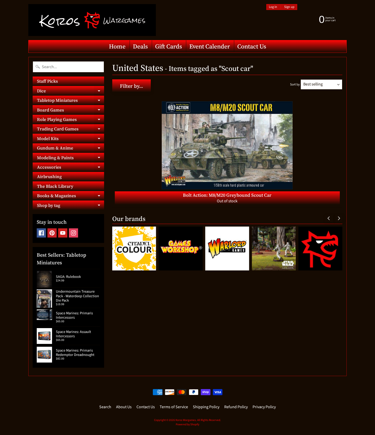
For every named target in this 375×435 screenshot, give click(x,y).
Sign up (289, 7)
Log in (273, 7)
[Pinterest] (52, 233)
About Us (124, 407)
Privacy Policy (264, 407)
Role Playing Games (70, 120)
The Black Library (55, 186)
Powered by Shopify (187, 424)
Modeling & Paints (70, 158)
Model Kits (70, 139)
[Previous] (329, 218)
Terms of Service (174, 407)
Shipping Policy (206, 407)
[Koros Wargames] (92, 20)
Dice (70, 91)
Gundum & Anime (70, 149)
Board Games (70, 111)
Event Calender (209, 46)
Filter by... (131, 86)
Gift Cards (168, 46)
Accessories (70, 168)
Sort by (295, 84)
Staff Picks (47, 81)
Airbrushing (49, 176)
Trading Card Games (70, 130)
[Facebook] (41, 233)
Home (117, 46)
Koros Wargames (186, 420)
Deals (140, 46)
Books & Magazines (70, 197)
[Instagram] (73, 233)
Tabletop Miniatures (70, 101)
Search (105, 407)
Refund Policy (236, 407)
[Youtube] (62, 233)
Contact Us (251, 46)
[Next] (338, 218)
